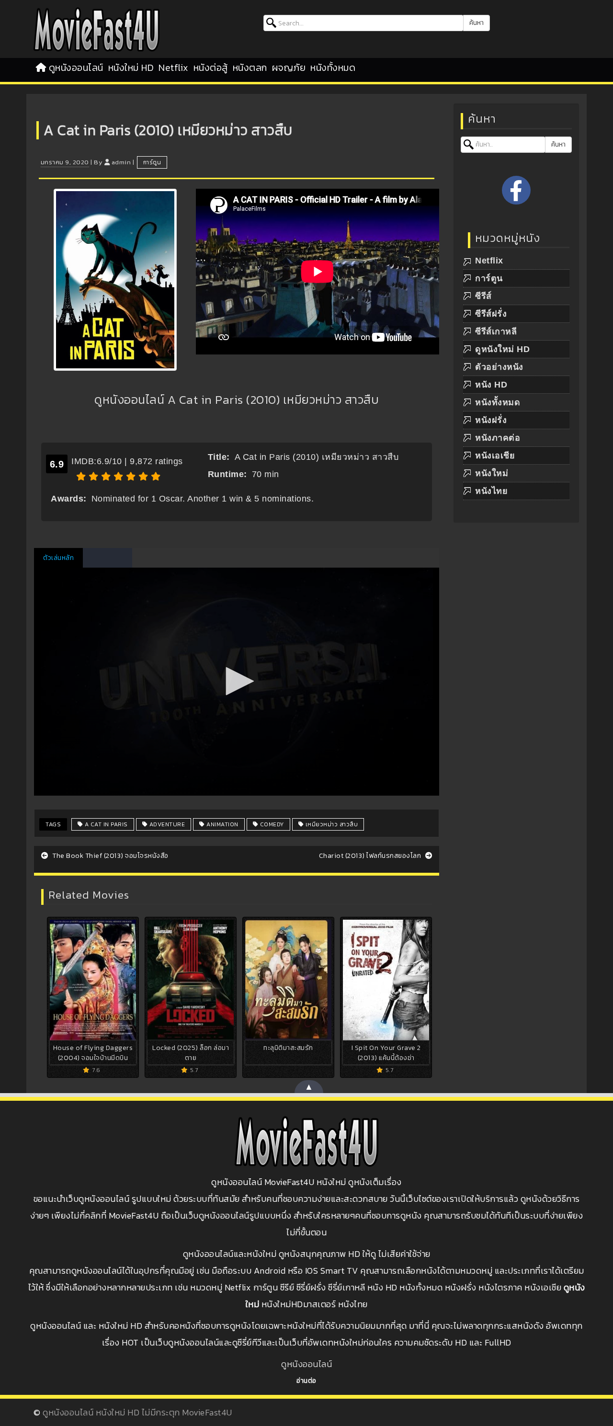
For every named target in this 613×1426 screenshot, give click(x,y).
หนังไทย (491, 491)
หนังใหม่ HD (131, 67)
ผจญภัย (289, 67)
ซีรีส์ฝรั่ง (491, 314)
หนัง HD (491, 384)
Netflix (174, 67)
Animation (221, 824)
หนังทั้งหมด (332, 67)
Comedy (271, 824)
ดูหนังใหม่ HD (502, 349)
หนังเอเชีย (495, 455)
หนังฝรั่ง (491, 420)
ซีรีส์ (483, 296)
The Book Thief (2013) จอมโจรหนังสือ (110, 856)
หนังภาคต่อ (497, 438)
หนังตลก (250, 67)
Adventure (166, 824)
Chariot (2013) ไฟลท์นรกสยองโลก (371, 856)
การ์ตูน (152, 162)
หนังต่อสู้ (210, 67)
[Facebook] (516, 190)
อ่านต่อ (306, 1381)
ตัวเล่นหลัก (58, 558)
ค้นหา (476, 23)
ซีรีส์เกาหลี (496, 331)
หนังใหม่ (491, 473)
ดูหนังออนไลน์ (76, 67)
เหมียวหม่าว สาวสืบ (331, 824)
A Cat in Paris (105, 824)
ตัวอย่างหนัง (499, 367)
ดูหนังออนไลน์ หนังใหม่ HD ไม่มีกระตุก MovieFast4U (137, 1412)
